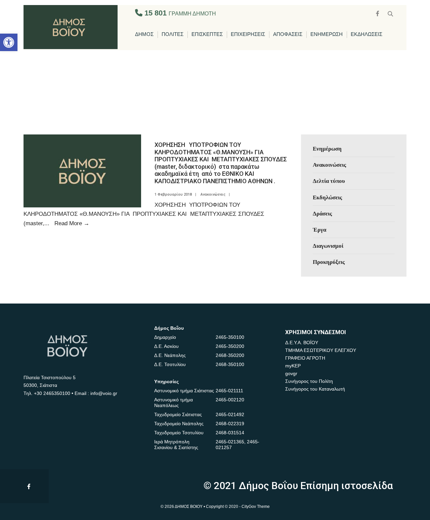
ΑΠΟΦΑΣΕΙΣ (287, 34)
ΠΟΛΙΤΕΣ (172, 34)
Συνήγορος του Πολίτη (309, 381)
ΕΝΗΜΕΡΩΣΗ (326, 34)
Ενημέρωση (327, 149)
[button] (8, 42)
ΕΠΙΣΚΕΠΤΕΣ (207, 34)
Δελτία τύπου (329, 181)
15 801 (179, 13)
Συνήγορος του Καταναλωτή (315, 389)
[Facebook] (378, 13)
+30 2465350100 (52, 393)
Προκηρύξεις (329, 262)
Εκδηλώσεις (327, 197)
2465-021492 (230, 414)
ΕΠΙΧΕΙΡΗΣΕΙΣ (248, 34)
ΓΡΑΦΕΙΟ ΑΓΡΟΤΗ (305, 358)
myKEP (293, 365)
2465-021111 (229, 390)
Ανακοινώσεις (213, 194)
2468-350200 (230, 355)
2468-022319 (230, 423)
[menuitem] (144, 34)
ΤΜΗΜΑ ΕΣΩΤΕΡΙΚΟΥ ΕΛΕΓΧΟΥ (320, 350)
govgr (291, 373)
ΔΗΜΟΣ (144, 34)
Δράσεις (322, 213)
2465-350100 (230, 337)
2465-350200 (230, 346)
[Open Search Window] (390, 13)
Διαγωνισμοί (328, 246)
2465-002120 (230, 399)
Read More (71, 223)
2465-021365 (230, 441)
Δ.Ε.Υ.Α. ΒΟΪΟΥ (301, 342)
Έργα (319, 230)
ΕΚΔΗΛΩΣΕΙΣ (366, 34)
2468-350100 (230, 364)
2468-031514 (230, 432)
